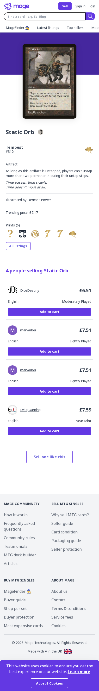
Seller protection (66, 549)
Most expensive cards (23, 625)
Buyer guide (15, 600)
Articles (11, 563)
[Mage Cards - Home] (17, 6)
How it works (16, 514)
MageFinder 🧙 (17, 591)
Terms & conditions (68, 608)
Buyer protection (19, 617)
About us (59, 591)
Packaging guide (66, 540)
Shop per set (15, 608)
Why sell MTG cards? (70, 514)
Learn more (79, 671)
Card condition (64, 532)
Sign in (80, 6)
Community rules (19, 537)
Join (92, 6)
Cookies (58, 625)
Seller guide (62, 523)
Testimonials (15, 546)
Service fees (62, 617)
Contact (58, 600)
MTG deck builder (20, 555)
